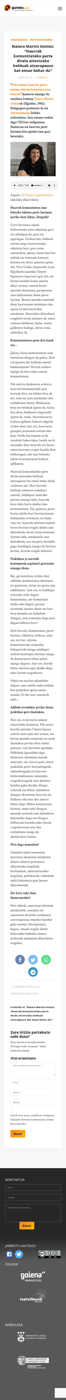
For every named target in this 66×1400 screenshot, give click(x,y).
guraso (42, 77)
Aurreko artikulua (26, 987)
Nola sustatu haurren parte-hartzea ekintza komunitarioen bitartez (30, 89)
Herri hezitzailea (41, 39)
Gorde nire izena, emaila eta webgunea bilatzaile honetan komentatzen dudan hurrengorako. (32, 1119)
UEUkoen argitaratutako (36, 195)
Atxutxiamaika (20, 113)
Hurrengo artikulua (24, 993)
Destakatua (19, 39)
